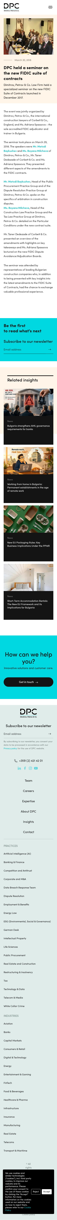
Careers (28, 791)
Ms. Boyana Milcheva (35, 151)
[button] (50, 7)
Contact (28, 832)
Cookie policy (28, 1214)
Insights (28, 822)
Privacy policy (10, 748)
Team (28, 781)
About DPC (28, 811)
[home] (10, 7)
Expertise (28, 801)
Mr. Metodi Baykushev (17, 181)
